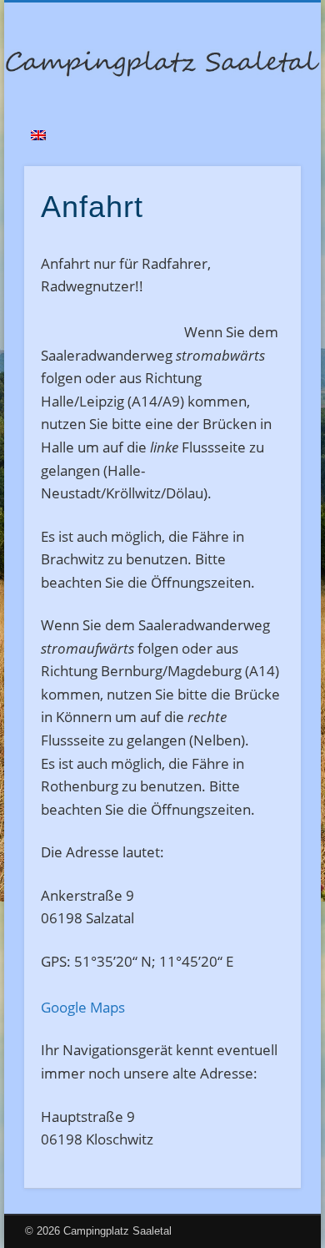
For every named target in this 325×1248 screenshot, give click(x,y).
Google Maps (83, 1007)
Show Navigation (260, 149)
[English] (38, 135)
